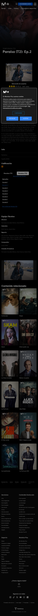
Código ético (22, 550)
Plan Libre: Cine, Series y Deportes (27, 554)
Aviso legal (18, 602)
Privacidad (25, 602)
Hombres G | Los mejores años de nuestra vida (27, 515)
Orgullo (3, 529)
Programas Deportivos (24, 527)
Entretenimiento (5, 527)
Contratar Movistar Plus (24, 552)
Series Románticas (5, 521)
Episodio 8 (5, 202)
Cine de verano (5, 512)
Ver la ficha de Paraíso (19, 176)
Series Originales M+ (6, 518)
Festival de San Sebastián (25, 523)
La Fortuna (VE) (24, 471)
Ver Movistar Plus (23, 541)
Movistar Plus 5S (23, 532)
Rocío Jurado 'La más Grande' (26, 518)
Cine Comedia (4, 505)
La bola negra (22, 500)
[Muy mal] (10, 86)
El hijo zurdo (5, 440)
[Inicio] (5, 4)
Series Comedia (5, 523)
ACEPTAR (25, 118)
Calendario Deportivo (6, 568)
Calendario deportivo (28, 8)
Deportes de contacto (6, 563)
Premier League (5, 548)
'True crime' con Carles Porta (26, 521)
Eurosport (3, 565)
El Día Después (4, 550)
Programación (4, 572)
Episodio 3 (5, 188)
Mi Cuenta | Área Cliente (25, 545)
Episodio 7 (5, 199)
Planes (20, 559)
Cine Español (4, 503)
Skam (3, 347)
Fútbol (16, 8)
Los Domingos (22, 503)
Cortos (3, 509)
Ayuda (19, 586)
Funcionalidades (23, 543)
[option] (19, 270)
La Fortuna (4, 409)
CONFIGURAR (18, 113)
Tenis (2, 556)
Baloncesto (4, 554)
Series (3, 8)
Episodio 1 (5, 182)
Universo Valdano (5, 552)
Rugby (2, 559)
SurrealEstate (5, 471)
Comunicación (22, 572)
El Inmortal (21, 509)
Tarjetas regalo (22, 570)
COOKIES (32, 602)
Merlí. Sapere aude (25, 440)
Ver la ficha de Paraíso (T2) (9, 206)
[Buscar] (16, 4)
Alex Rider (22, 409)
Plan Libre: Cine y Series (24, 556)
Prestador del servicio (9, 602)
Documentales (4, 525)
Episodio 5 (5, 193)
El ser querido (22, 498)
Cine (9, 8)
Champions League (6, 543)
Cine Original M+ (5, 500)
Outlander (4, 316)
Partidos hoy (4, 570)
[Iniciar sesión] (35, 4)
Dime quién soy (24, 347)
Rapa (21, 316)
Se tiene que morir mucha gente (26, 507)
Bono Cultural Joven (24, 565)
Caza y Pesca (22, 529)
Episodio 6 (5, 196)
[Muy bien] (18, 86)
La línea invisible (6, 378)
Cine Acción (4, 507)
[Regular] (14, 86)
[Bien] (16, 86)
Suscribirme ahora (25, 4)
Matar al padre (24, 378)
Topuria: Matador (5, 561)
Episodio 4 (5, 191)
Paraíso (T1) (8, 173)
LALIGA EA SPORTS (5, 545)
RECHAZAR (12, 118)
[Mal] (12, 86)
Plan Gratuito (22, 561)
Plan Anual (21, 563)
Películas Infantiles (5, 514)
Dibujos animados (23, 525)
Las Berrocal (22, 512)
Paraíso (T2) (22, 173)
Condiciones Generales (24, 548)
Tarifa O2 (21, 568)
